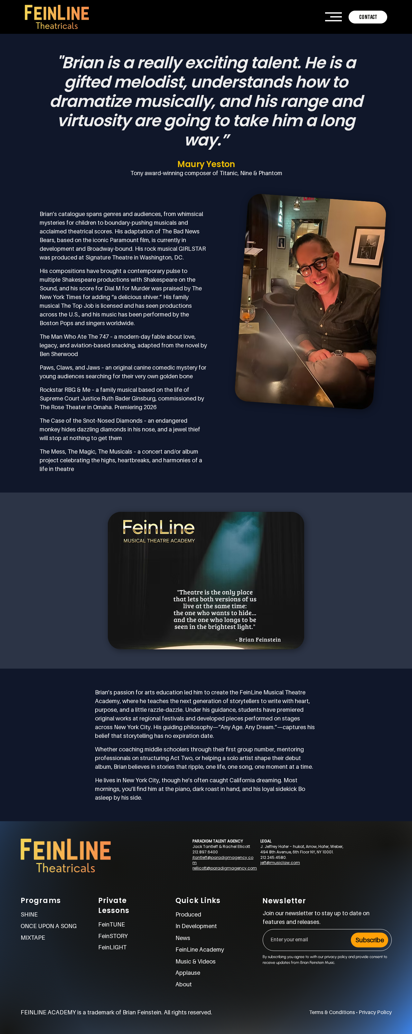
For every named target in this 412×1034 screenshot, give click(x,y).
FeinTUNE (111, 924)
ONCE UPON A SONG (49, 926)
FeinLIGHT (112, 947)
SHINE (29, 914)
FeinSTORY (113, 936)
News (182, 938)
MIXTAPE (33, 937)
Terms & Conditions (332, 1012)
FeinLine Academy (199, 949)
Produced (188, 914)
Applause (187, 972)
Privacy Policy (375, 1012)
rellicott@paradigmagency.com (224, 868)
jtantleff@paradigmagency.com (222, 860)
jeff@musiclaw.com (280, 862)
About (183, 984)
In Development (196, 926)
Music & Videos (195, 961)
